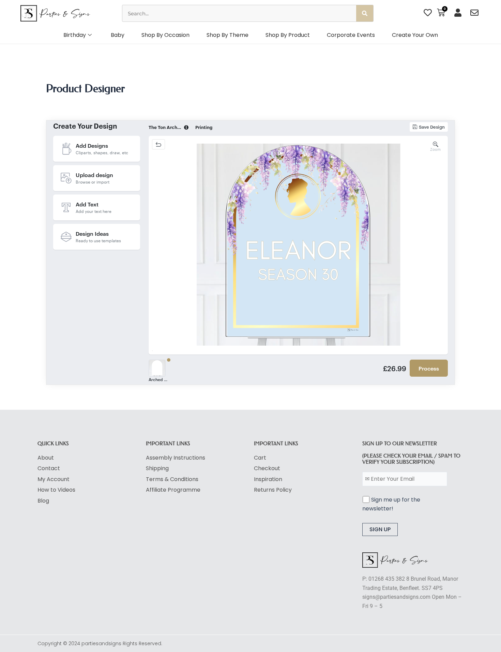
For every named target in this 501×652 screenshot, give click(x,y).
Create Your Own (415, 35)
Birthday (74, 35)
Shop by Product (287, 35)
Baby (117, 35)
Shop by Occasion (165, 35)
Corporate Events (351, 35)
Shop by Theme (227, 35)
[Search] (364, 13)
